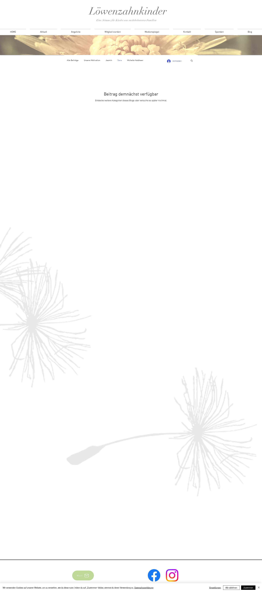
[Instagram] (172, 575)
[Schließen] (258, 587)
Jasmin (109, 60)
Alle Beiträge (72, 60)
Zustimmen (248, 587)
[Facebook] (154, 575)
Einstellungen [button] (215, 587)
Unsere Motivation (92, 60)
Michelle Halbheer (135, 60)
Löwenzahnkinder (128, 11)
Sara (119, 60)
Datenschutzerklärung (143, 587)
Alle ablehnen (231, 587)
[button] (191, 60)
